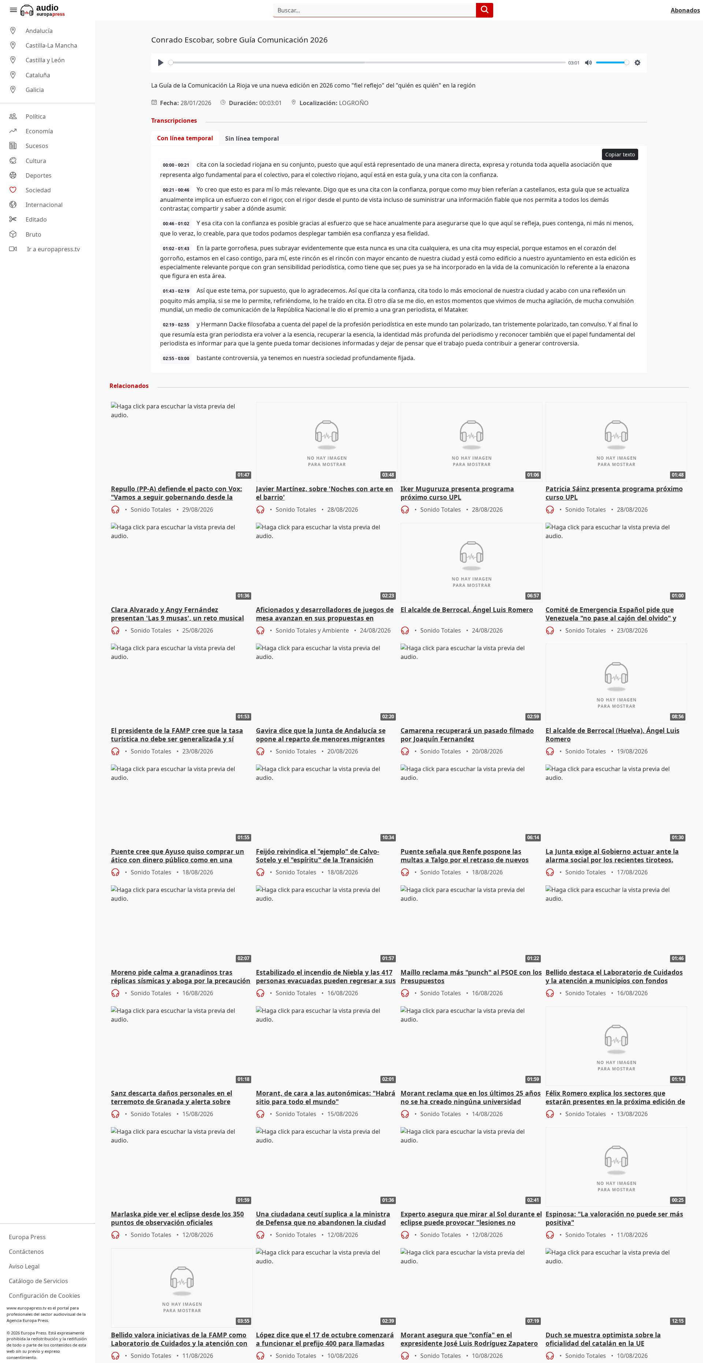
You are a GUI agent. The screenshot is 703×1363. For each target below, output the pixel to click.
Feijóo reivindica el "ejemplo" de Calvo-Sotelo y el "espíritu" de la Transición (317, 855)
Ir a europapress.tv (53, 249)
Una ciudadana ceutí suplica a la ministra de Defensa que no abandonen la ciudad (323, 1218)
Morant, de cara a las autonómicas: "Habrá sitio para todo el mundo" (325, 1097)
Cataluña (38, 75)
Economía (39, 131)
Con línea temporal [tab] (185, 138)
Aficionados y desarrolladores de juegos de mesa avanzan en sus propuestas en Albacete (325, 614)
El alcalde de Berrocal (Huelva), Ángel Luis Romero (613, 734)
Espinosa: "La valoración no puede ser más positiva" (614, 1218)
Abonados (685, 10)
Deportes (39, 175)
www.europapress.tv (27, 1308)
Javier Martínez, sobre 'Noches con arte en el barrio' (324, 493)
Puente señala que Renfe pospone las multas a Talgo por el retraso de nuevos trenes (465, 856)
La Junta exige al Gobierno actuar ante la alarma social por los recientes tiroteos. (612, 855)
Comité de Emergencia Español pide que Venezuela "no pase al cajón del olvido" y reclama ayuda (611, 614)
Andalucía (39, 31)
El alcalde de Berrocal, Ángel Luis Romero (467, 609)
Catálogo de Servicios (38, 1281)
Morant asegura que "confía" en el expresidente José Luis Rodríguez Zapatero (469, 1339)
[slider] (367, 62)
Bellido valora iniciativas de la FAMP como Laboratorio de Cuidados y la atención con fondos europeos (179, 1339)
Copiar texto (620, 154)
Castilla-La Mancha (51, 45)
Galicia (35, 90)
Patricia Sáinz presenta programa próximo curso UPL (614, 493)
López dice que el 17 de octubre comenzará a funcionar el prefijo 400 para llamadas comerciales (325, 1339)
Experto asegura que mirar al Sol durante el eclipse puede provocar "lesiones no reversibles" (471, 1218)
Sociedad (38, 190)
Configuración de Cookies (44, 1296)
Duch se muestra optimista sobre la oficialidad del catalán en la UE (603, 1339)
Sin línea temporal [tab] (252, 138)
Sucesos (37, 146)
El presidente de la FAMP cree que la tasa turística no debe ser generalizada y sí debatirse (177, 735)
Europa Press (27, 1237)
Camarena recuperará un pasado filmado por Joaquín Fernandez (467, 734)
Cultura (36, 161)
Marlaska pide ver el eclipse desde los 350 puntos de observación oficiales (177, 1218)
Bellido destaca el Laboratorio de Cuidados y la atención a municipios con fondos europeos (614, 977)
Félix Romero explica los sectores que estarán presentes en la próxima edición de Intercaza (615, 1098)
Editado (36, 220)
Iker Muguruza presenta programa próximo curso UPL (457, 493)
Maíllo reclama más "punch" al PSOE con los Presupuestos (471, 976)
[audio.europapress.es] (53, 10)
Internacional (44, 205)
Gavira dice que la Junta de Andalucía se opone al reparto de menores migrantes (321, 734)
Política (36, 116)
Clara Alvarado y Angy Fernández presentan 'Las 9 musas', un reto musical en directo (177, 614)
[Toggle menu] (13, 10)
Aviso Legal (24, 1266)
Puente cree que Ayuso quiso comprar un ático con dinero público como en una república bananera (177, 856)
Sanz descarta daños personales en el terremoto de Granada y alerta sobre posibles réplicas (171, 1098)
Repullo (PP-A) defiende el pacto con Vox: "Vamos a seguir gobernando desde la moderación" (176, 493)
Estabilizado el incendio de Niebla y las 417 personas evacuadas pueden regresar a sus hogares (326, 977)
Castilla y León (45, 60)
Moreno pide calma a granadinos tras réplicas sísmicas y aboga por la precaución (180, 976)
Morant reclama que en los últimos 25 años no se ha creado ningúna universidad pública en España (471, 1098)
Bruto (33, 234)
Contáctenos (26, 1252)
